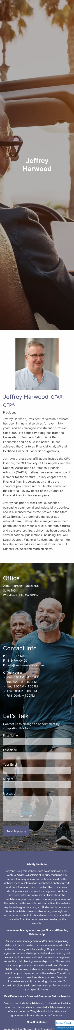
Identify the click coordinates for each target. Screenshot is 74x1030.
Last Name (10, 750)
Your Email (25, 764)
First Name (10, 735)
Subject (23, 779)
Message (23, 793)
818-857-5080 (17, 656)
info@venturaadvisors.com (26, 665)
